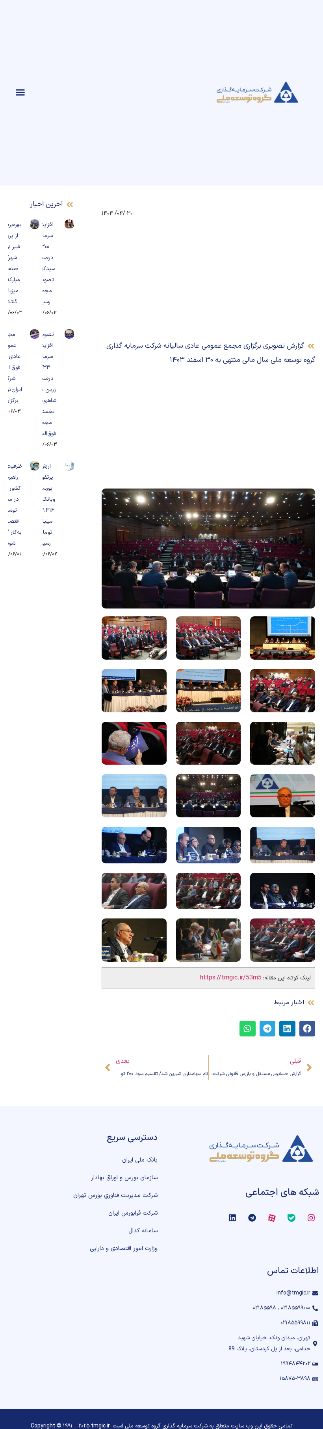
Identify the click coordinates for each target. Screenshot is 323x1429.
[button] (20, 92)
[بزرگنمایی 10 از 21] (305, 784)
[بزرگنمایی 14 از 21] (230, 837)
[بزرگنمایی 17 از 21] (230, 883)
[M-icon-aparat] (272, 1218)
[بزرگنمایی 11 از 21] (230, 784)
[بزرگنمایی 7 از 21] (305, 732)
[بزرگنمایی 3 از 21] (156, 627)
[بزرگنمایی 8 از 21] (230, 732)
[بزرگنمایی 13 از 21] (305, 837)
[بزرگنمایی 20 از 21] (230, 929)
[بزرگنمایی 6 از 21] (156, 679)
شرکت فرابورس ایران (133, 1213)
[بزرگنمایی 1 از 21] (305, 627)
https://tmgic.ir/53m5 (231, 978)
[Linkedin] (232, 1218)
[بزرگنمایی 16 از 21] (305, 883)
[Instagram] (311, 1218)
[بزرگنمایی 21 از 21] (156, 929)
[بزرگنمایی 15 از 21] (156, 837)
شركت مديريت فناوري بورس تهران (115, 1195)
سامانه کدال (143, 1230)
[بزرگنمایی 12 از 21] (156, 784)
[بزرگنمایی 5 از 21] (230, 679)
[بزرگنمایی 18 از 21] (156, 883)
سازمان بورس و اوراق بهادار (124, 1177)
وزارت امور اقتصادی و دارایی (124, 1248)
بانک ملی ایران (140, 1160)
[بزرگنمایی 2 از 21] (230, 627)
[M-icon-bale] (291, 1218)
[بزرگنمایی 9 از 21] (156, 732)
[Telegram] (252, 1218)
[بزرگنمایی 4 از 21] (305, 679)
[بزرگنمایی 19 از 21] (305, 929)
